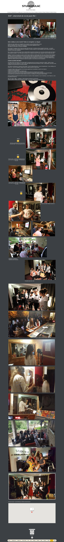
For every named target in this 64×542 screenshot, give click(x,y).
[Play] (18, 141)
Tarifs (15, 78)
